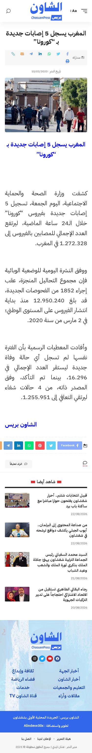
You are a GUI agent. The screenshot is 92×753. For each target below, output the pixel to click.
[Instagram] (34, 658)
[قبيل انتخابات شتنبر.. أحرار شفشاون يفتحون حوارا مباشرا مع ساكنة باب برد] (17, 500)
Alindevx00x (34, 725)
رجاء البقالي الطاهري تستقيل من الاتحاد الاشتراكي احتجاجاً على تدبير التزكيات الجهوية (61, 595)
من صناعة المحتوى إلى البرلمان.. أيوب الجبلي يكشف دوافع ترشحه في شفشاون (61, 530)
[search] (8, 11)
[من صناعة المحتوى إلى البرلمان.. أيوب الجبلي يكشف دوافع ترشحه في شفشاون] (17, 530)
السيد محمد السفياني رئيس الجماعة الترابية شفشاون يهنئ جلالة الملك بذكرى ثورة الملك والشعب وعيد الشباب (60, 562)
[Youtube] (50, 658)
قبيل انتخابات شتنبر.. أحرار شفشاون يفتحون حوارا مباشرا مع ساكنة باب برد (62, 501)
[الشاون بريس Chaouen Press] (46, 11)
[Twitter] (42, 658)
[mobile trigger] (83, 11)
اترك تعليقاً (16, 464)
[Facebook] (57, 658)
